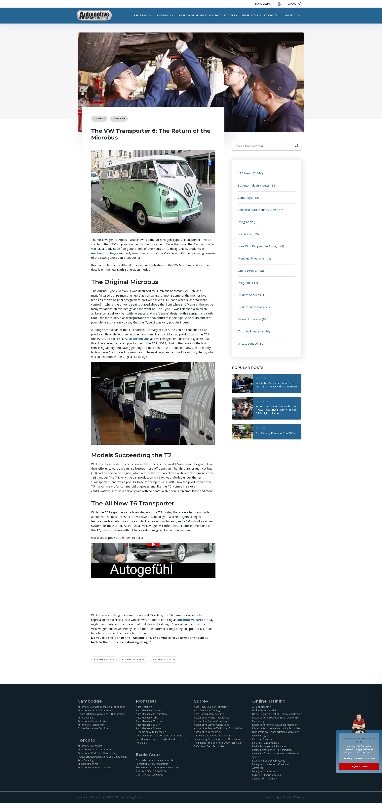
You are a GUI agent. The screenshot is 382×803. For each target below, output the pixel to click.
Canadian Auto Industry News (258, 210)
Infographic (245, 222)
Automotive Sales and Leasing (94, 767)
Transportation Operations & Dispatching (101, 714)
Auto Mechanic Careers (149, 710)
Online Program (248, 270)
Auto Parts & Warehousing (209, 714)
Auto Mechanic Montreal (149, 721)
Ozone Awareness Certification (95, 728)
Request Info (359, 766)
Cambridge (119, 118)
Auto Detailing (86, 717)
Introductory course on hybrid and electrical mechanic (161, 740)
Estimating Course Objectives (268, 760)
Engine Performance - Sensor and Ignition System (275, 755)
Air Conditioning (261, 706)
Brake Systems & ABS (264, 710)
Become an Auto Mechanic (151, 731)
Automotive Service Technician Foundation (101, 706)
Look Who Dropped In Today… (259, 246)
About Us (291, 15)
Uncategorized (248, 343)
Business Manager (88, 764)
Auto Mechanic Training (149, 728)
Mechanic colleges (164, 659)
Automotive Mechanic (90, 746)
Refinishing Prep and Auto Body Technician (218, 742)
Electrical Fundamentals (265, 742)
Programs (141, 15)
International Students (260, 15)
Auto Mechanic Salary (148, 724)
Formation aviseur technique (152, 764)
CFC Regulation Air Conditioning (212, 735)
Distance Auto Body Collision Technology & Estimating (276, 719)
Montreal (262, 378)
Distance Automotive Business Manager (274, 724)
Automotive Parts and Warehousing (98, 753)
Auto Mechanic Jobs (147, 717)
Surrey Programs (249, 319)
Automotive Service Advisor (93, 721)
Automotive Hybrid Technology (211, 717)
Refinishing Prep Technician (209, 746)
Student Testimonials (252, 307)
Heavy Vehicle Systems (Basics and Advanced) (271, 765)
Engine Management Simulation (269, 746)
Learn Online (263, 3)
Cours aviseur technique (149, 774)
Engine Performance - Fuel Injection (272, 749)
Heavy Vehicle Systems (265, 771)
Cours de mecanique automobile (154, 760)
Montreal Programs (251, 258)
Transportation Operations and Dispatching (102, 756)
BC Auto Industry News (254, 185)
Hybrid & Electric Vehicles (266, 774)
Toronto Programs (251, 331)
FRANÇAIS (291, 3)
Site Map (120, 797)
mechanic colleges (104, 253)
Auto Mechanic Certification (151, 714)
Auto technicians (137, 339)
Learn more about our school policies (206, 15)
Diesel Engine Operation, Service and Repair (277, 714)
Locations (163, 15)
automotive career (191, 620)
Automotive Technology (91, 724)
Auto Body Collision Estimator (211, 706)
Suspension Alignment (264, 778)
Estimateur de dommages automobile (157, 767)
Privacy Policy (134, 797)
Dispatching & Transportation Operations (159, 735)
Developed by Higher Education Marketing (282, 797)
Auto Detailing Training (207, 710)
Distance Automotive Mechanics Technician (276, 728)
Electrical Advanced (263, 739)
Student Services (249, 295)
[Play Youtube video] (153, 544)
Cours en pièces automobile (152, 771)
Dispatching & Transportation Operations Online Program (275, 733)
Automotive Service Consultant (211, 721)
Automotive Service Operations (95, 710)
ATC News (99, 118)
